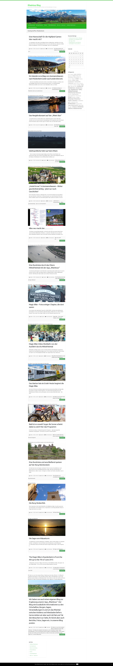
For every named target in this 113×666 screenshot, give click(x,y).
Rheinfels (74, 97)
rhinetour (75, 100)
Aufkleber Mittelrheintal (71, 25)
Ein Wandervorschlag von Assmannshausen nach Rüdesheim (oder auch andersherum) (46, 77)
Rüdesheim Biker (79, 103)
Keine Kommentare (50, 48)
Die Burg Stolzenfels (37, 503)
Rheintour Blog (34, 5)
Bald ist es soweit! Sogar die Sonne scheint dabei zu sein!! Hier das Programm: (46, 425)
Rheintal (71, 99)
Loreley (78, 84)
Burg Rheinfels (76, 77)
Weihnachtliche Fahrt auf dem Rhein (43, 151)
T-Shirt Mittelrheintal (52, 25)
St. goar (70, 107)
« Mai (69, 66)
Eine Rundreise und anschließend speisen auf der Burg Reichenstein (45, 463)
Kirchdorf (77, 83)
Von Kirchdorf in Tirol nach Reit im (75, 43)
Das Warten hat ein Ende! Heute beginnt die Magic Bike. (46, 384)
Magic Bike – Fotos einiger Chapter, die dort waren (46, 305)
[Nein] (111, 664)
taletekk (31, 48)
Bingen (74, 75)
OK (77, 664)
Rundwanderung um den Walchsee (75, 42)
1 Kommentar (49, 88)
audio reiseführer (77, 74)
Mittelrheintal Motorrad (74, 93)
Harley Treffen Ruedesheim (73, 81)
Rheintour (77, 99)
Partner (45, 25)
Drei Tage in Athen (72, 40)
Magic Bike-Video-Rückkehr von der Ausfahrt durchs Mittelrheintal (43, 345)
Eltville (77, 78)
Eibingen (73, 78)
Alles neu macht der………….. (41, 228)
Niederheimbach (75, 94)
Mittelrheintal (73, 91)
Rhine (70, 100)
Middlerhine (71, 88)
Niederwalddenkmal (71, 95)
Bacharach (70, 75)
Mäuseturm (70, 94)
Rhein (70, 97)
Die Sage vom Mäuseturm (39, 538)
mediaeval (80, 86)
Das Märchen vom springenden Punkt (75, 39)
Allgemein (43, 48)
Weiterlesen (62, 51)
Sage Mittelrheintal (73, 105)
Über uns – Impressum (61, 25)
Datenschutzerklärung (32, 27)
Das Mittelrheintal (31, 25)
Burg (77, 75)
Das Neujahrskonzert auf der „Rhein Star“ (45, 115)
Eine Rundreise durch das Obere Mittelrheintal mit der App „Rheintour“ (44, 266)
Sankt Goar (80, 105)
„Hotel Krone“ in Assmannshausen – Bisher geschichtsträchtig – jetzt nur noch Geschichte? (46, 189)
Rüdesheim (72, 103)
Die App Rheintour (39, 25)
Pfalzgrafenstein (78, 95)
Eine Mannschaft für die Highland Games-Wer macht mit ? (45, 38)
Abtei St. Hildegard (70, 74)
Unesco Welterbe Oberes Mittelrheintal (75, 107)
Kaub (75, 83)
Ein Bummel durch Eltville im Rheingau (75, 38)
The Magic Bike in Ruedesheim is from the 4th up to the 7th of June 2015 (45, 558)
